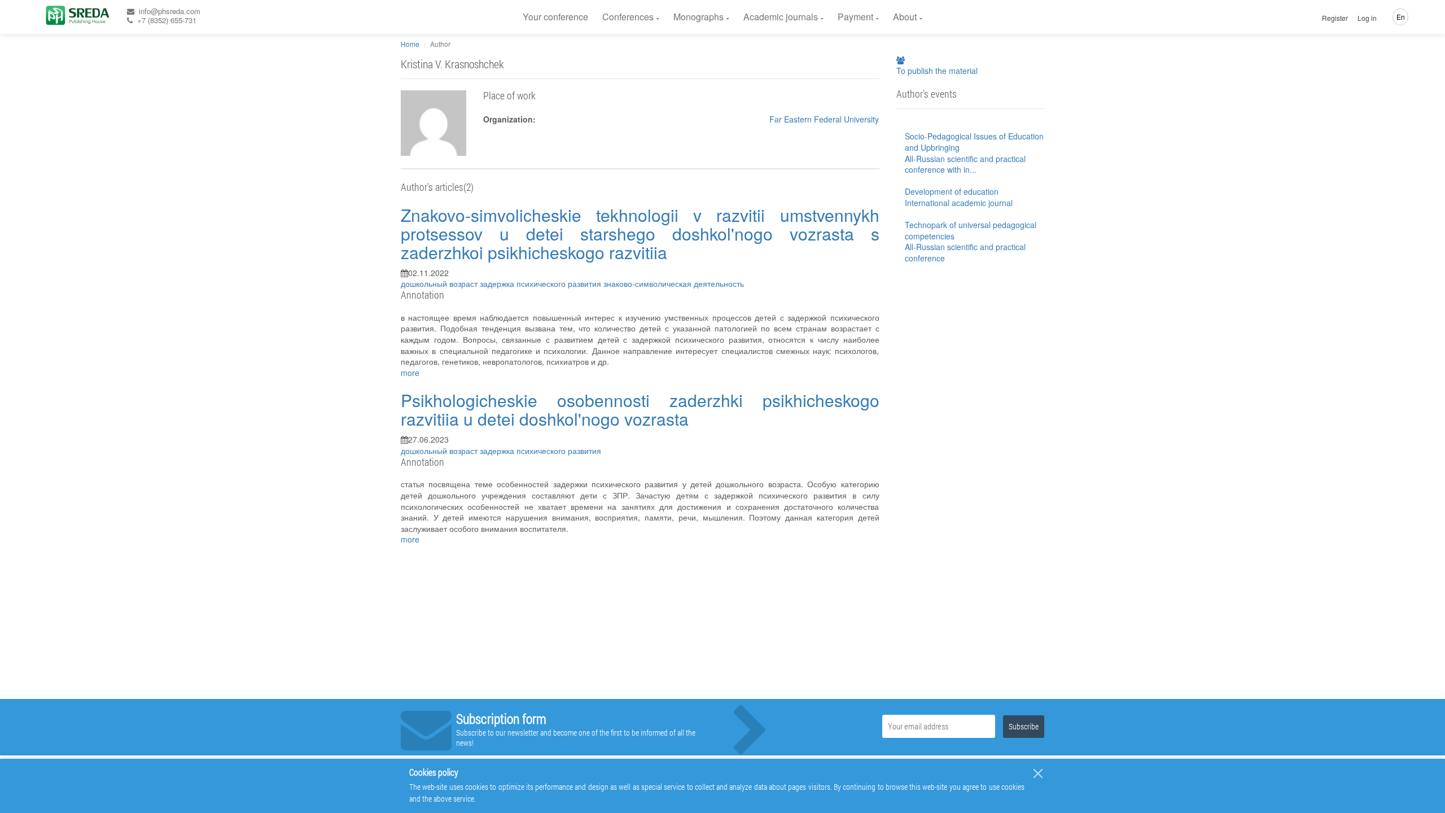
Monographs (698, 16)
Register (1335, 18)
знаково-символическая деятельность (673, 283)
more (410, 372)
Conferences (628, 16)
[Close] (1038, 773)
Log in (1367, 18)
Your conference (555, 16)
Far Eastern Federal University (824, 119)
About (905, 16)
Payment (855, 16)
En (1400, 16)
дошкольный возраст (440, 283)
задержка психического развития (541, 283)
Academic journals (780, 16)
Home (410, 44)
